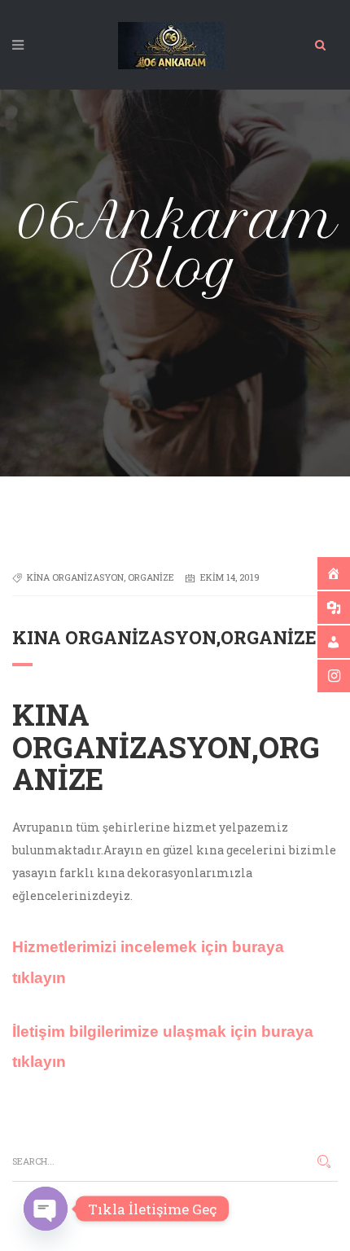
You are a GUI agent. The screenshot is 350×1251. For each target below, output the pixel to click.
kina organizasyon (75, 577)
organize (151, 577)
